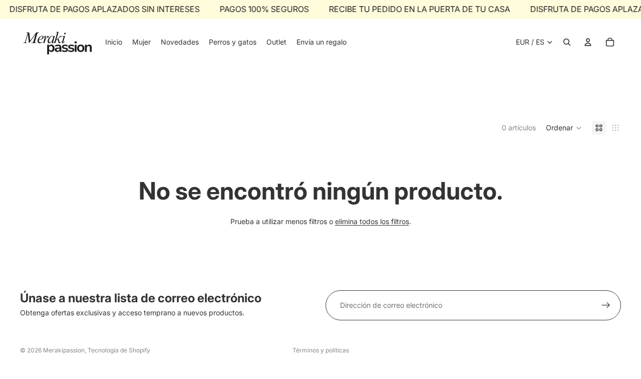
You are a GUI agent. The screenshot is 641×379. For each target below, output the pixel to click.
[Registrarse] (605, 305)
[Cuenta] (588, 42)
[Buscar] (567, 42)
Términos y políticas (320, 350)
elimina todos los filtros (372, 221)
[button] (564, 128)
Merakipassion (64, 350)
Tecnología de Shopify (119, 350)
